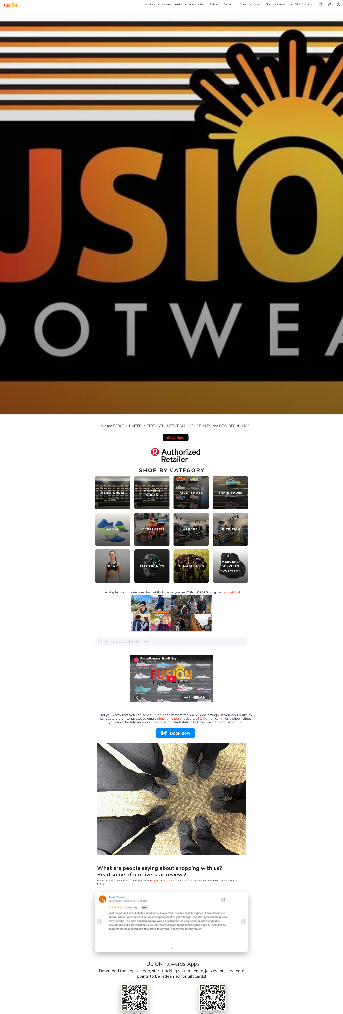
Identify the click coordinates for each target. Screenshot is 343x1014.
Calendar (167, 4)
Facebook (169, 880)
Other (257, 4)
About (153, 4)
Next (243, 921)
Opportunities (196, 4)
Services (179, 4)
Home (144, 4)
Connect (244, 4)
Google (154, 880)
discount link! (231, 592)
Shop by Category (275, 4)
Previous (99, 921)
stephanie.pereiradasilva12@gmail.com (189, 718)
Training (214, 4)
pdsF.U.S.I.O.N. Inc (300, 4)
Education (229, 4)
